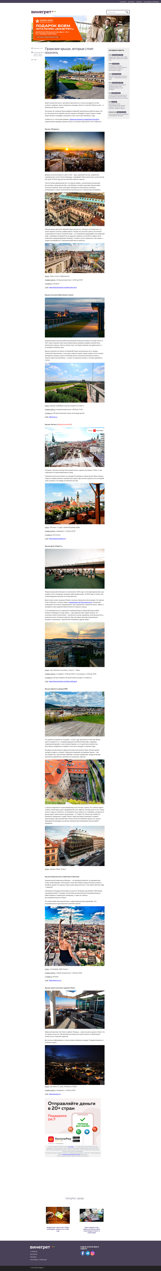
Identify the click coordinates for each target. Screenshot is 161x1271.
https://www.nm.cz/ (55, 980)
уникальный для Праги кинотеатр (80, 602)
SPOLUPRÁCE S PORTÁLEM (151, 2)
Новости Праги (117, 74)
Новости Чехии (38, 55)
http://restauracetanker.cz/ (57, 538)
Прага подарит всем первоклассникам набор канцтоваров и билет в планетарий (91, 1230)
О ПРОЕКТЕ (123, 2)
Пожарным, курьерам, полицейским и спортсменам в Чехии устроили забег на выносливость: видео (118, 68)
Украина (114, 102)
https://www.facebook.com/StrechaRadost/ (63, 681)
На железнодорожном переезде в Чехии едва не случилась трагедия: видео (118, 115)
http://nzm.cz (53, 417)
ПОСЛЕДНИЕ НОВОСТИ (116, 50)
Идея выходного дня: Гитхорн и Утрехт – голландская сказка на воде (118, 77)
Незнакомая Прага (118, 55)
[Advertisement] (75, 1179)
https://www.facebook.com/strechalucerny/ (63, 287)
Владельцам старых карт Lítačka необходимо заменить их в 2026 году (58, 1229)
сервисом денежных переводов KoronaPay (84, 119)
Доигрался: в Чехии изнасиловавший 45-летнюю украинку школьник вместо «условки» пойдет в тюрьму (117, 106)
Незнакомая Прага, (39, 52)
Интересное (116, 63)
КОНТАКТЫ (131, 2)
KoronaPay (71, 1146)
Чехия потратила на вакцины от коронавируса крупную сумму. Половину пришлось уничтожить (118, 96)
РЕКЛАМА (139, 2)
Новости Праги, (38, 54)
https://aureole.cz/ (55, 1094)
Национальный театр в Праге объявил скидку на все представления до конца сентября (117, 87)
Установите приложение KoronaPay (71, 1154)
